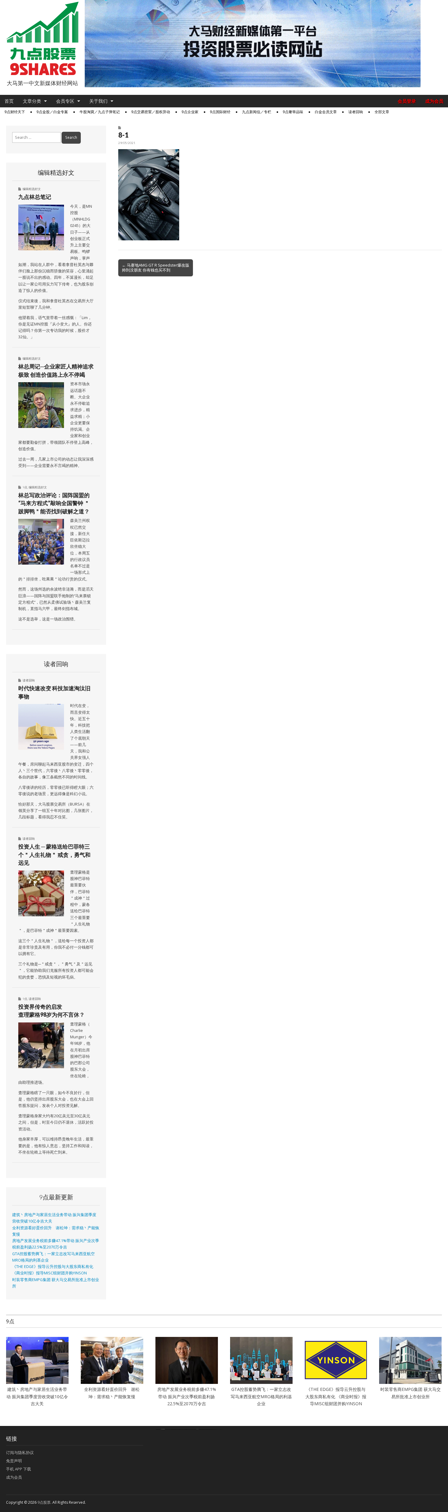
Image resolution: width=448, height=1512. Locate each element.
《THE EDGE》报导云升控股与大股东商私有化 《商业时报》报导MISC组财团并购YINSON (335, 1396)
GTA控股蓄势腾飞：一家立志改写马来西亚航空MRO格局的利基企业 (261, 1396)
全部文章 (382, 112)
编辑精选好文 (32, 189)
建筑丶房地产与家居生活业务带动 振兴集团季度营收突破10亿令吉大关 (37, 1396)
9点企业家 (190, 112)
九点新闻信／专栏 (256, 112)
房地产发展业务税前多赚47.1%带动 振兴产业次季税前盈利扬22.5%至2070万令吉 (186, 1396)
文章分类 (32, 101)
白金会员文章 (326, 112)
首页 (9, 101)
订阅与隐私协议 (20, 1452)
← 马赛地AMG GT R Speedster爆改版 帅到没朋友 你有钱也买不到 (155, 267)
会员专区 (65, 101)
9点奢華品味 (293, 112)
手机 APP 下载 (18, 1469)
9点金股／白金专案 (52, 112)
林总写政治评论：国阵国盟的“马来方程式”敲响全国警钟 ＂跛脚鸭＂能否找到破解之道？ (54, 503)
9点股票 (44, 1502)
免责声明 (14, 1461)
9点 (25, 487)
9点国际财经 (220, 112)
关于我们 (98, 101)
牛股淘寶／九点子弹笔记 (100, 112)
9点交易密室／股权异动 (150, 112)
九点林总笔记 (34, 196)
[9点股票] (42, 38)
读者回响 (355, 112)
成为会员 (434, 101)
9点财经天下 (15, 112)
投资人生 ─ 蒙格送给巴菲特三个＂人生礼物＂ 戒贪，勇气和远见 (54, 854)
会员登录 (407, 101)
